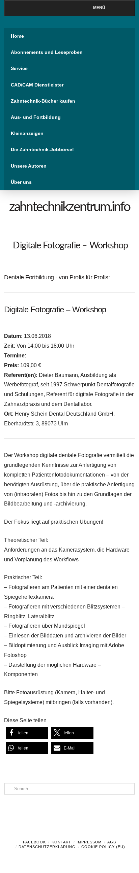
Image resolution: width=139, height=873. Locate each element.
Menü (99, 7)
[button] (27, 733)
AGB (111, 842)
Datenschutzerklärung (47, 847)
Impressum (89, 842)
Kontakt (61, 842)
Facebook (34, 842)
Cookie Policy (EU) (103, 847)
